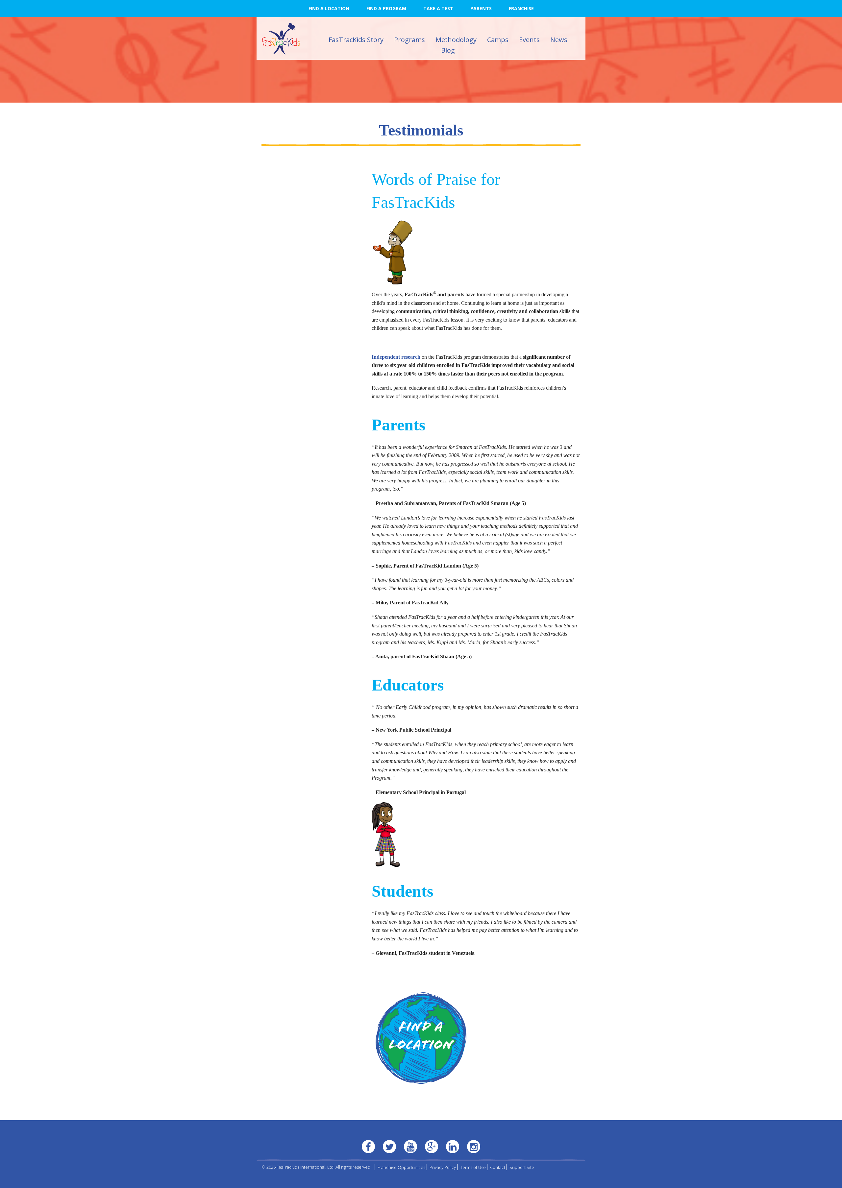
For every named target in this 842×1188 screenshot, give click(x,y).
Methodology (456, 39)
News (558, 39)
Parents (481, 8)
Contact (497, 1167)
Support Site (521, 1167)
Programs (409, 39)
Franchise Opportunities (401, 1167)
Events (529, 39)
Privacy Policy (443, 1167)
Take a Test (438, 8)
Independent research (396, 357)
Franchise (521, 8)
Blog (448, 50)
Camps (497, 39)
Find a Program (386, 8)
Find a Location (329, 8)
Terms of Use (473, 1167)
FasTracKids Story (356, 39)
